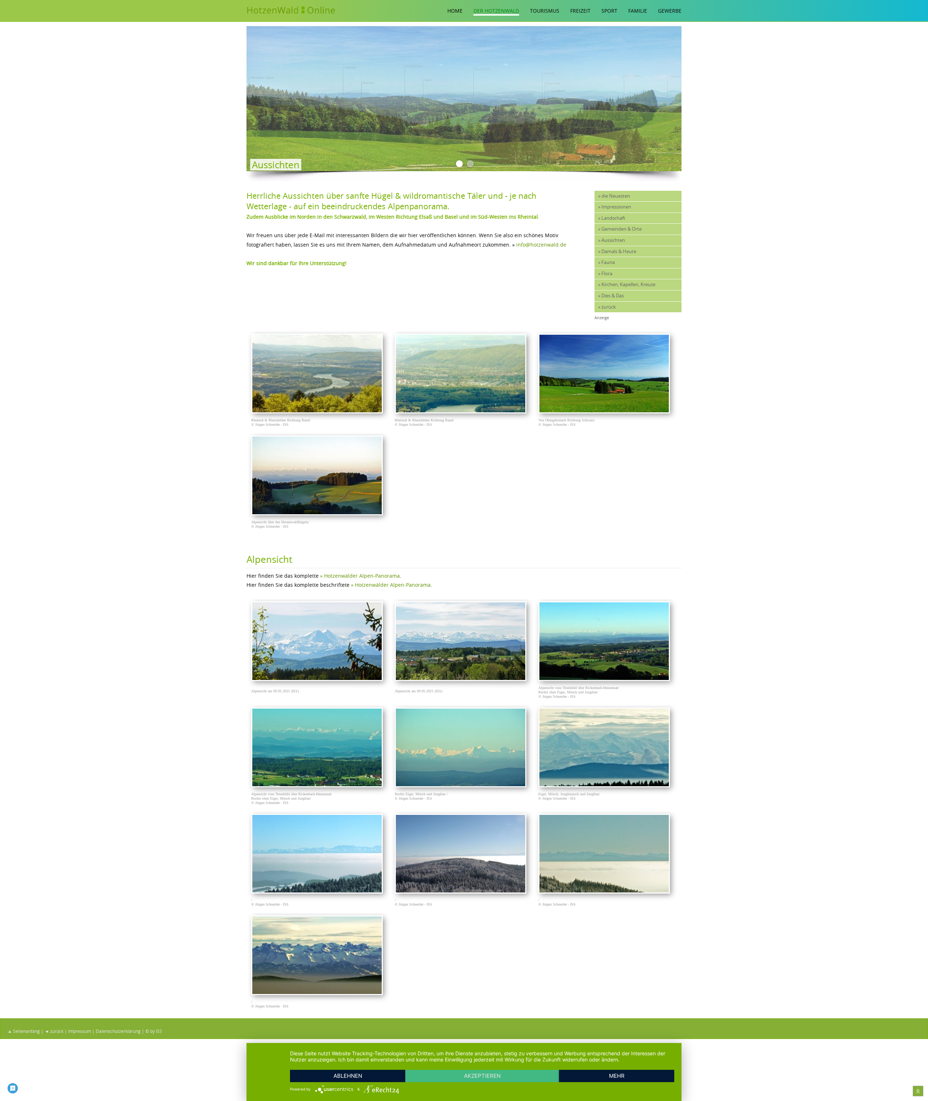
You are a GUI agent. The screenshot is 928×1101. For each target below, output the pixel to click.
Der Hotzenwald (496, 10)
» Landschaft (611, 218)
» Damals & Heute (617, 251)
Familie (637, 10)
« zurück (607, 307)
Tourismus (544, 10)
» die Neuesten (614, 196)
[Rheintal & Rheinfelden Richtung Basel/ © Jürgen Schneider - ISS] (318, 411)
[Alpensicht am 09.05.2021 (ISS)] (318, 679)
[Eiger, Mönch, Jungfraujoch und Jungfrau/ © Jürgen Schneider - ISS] (606, 785)
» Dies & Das (611, 296)
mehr (617, 1075)
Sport (609, 10)
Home (455, 10)
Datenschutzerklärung (118, 1031)
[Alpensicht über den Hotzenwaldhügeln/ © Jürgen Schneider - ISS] (318, 513)
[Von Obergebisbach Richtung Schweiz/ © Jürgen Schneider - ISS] (606, 411)
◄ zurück (54, 1031)
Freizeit (580, 10)
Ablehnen (348, 1075)
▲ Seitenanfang (24, 1031)
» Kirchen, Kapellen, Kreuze (626, 284)
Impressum (79, 1031)
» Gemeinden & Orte (620, 229)
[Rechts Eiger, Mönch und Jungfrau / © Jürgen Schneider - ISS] (462, 785)
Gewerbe (670, 10)
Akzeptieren (482, 1075)
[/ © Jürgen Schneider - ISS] (318, 891)
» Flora (605, 274)
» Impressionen (614, 207)
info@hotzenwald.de (541, 244)
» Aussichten (611, 240)
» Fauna (606, 262)
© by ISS (153, 1031)
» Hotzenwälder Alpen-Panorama (360, 575)
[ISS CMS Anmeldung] (248, 185)
